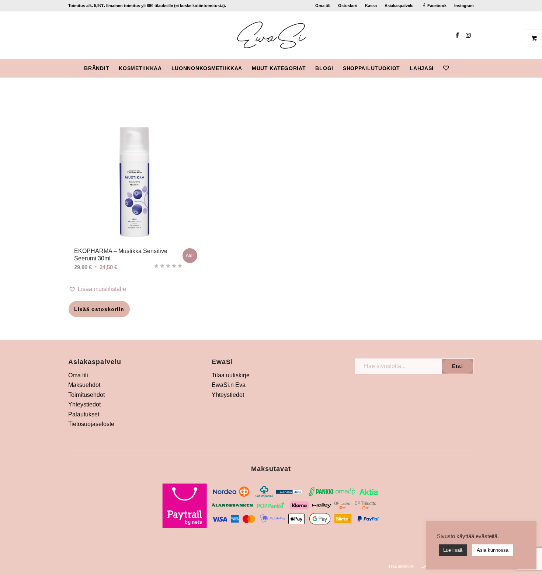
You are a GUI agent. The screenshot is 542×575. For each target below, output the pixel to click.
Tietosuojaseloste (91, 424)
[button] (134, 289)
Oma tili (322, 5)
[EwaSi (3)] (271, 35)
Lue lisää (452, 550)
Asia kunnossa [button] (492, 550)
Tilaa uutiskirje (231, 375)
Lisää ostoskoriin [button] (99, 309)
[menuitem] (323, 5)
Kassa (371, 5)
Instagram (464, 5)
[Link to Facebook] (457, 35)
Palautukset (83, 414)
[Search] (458, 68)
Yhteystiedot (84, 404)
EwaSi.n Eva (229, 385)
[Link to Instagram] (468, 35)
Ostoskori (347, 5)
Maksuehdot (84, 385)
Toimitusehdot (86, 395)
